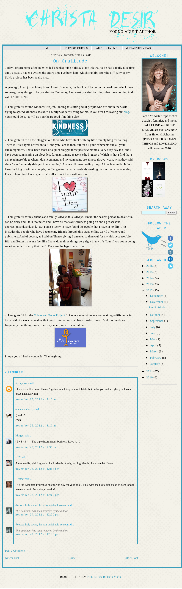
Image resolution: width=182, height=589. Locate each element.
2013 (149, 284)
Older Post (131, 558)
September (157, 321)
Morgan (19, 435)
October (155, 314)
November (157, 301)
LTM (18, 457)
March (154, 351)
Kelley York (22, 383)
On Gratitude (157, 307)
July (153, 327)
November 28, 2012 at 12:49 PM (37, 494)
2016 (149, 266)
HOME (45, 47)
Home (72, 558)
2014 (149, 278)
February (156, 357)
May (153, 339)
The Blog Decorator (104, 577)
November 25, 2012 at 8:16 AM (36, 425)
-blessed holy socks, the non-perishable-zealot (41, 505)
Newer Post (12, 558)
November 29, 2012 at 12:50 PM (37, 514)
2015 (149, 272)
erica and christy (24, 409)
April (153, 345)
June (153, 333)
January (155, 363)
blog (126, 112)
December (157, 295)
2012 (149, 290)
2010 (149, 377)
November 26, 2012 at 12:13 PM (37, 468)
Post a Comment (15, 550)
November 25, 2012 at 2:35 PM (36, 447)
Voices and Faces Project (49, 315)
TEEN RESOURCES (76, 47)
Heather (19, 478)
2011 (149, 371)
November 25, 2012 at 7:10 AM (36, 399)
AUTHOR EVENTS (107, 47)
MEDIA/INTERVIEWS (138, 47)
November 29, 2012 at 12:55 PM (37, 534)
